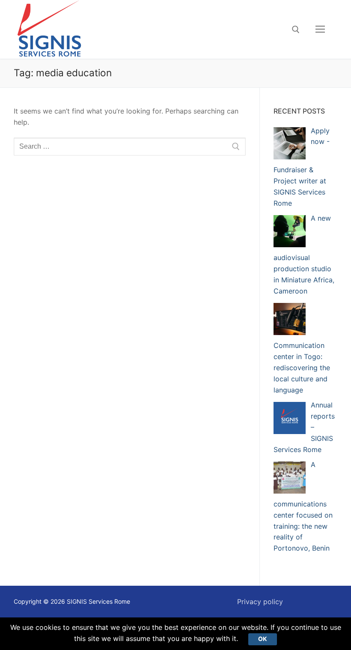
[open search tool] (296, 29)
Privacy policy (260, 601)
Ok (262, 638)
